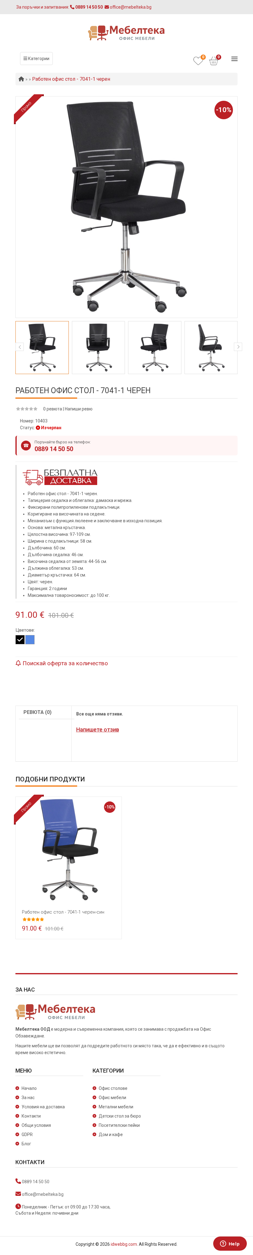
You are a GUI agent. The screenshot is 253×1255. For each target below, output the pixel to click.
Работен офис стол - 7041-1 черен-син (63, 912)
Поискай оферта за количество (64, 663)
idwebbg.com (124, 1244)
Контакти (31, 1116)
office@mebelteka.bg (43, 1194)
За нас (28, 1097)
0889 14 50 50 (54, 449)
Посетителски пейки (119, 1125)
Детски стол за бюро (120, 1116)
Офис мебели (112, 1097)
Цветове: (25, 630)
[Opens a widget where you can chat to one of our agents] (230, 1244)
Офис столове (113, 1088)
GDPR (27, 1134)
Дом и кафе (111, 1134)
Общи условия (36, 1125)
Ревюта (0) (37, 712)
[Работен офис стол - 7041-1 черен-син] (69, 849)
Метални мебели (116, 1106)
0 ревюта (52, 408)
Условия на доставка (43, 1106)
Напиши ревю (79, 408)
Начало (29, 1088)
